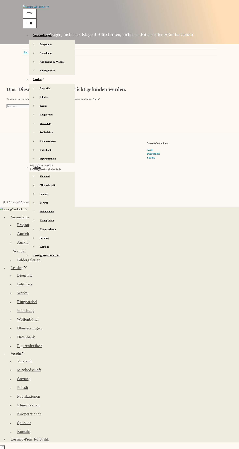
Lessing (37, 79)
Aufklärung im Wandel (52, 62)
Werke (43, 106)
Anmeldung (46, 53)
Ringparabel (46, 114)
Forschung (45, 123)
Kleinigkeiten (47, 220)
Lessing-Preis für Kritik (46, 255)
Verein (37, 167)
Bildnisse (44, 97)
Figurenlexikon (48, 158)
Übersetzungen (48, 141)
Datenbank (45, 150)
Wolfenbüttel (46, 132)
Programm (46, 44)
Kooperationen (48, 229)
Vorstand (45, 176)
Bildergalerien (47, 70)
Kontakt (44, 246)
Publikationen (47, 211)
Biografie (45, 88)
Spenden (44, 238)
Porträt (44, 202)
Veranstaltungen (42, 35)
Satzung (44, 194)
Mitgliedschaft (47, 185)
